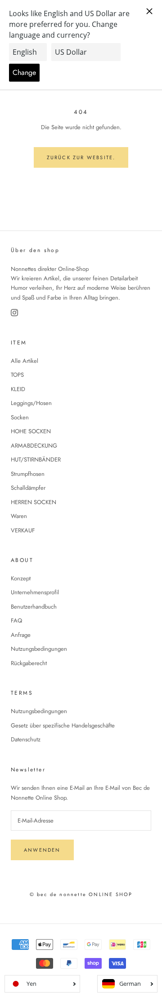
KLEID (18, 389)
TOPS (17, 374)
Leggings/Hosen (31, 403)
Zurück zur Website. (81, 157)
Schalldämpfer (28, 487)
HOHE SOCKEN (31, 431)
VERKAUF (23, 530)
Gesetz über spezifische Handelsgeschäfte (63, 725)
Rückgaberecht (29, 663)
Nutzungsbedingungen (39, 648)
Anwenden (42, 849)
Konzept (21, 578)
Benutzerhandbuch (34, 606)
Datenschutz (25, 739)
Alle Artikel (24, 361)
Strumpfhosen (28, 474)
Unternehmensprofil (35, 592)
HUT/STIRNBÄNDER (36, 459)
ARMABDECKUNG (34, 445)
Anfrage (21, 635)
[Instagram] (14, 312)
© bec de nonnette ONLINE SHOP (81, 894)
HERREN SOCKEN (33, 502)
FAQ (16, 620)
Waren (19, 516)
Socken (20, 417)
